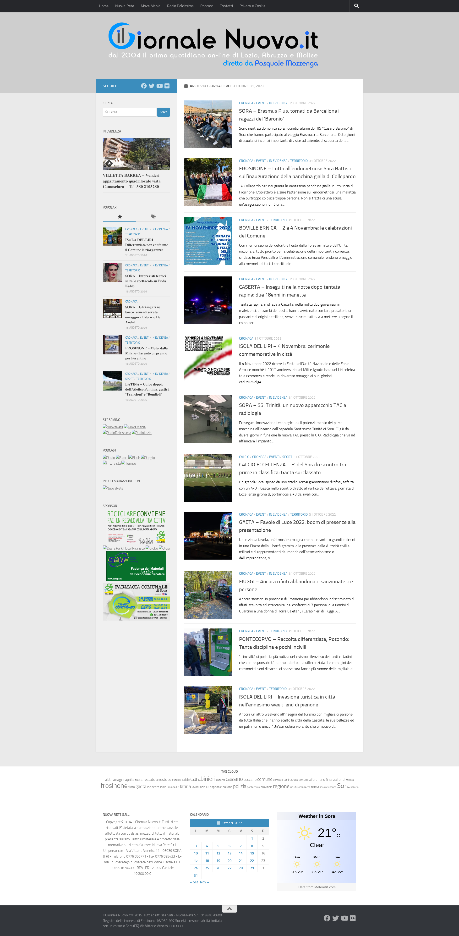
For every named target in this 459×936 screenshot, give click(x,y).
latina (185, 786)
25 (207, 868)
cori (286, 779)
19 (218, 861)
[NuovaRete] (113, 427)
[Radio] (109, 458)
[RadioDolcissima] (117, 433)
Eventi (261, 103)
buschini (176, 780)
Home (104, 6)
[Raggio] (148, 458)
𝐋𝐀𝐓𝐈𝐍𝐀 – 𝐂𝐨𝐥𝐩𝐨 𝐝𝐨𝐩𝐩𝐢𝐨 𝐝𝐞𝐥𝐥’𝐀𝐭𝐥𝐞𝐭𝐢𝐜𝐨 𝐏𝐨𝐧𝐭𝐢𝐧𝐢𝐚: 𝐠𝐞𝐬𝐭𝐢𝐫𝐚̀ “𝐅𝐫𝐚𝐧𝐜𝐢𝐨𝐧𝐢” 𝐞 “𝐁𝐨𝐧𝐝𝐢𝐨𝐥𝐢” (147, 389)
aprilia (129, 779)
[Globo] (152, 548)
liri (207, 787)
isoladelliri (173, 787)
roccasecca (303, 787)
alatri (108, 779)
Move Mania (150, 6)
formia (350, 780)
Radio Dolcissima (180, 6)
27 (229, 868)
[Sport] (122, 458)
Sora (343, 786)
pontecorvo (253, 787)
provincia (266, 787)
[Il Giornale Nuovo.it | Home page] (214, 45)
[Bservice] (136, 619)
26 (218, 868)
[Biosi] (164, 548)
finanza (331, 779)
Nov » (204, 882)
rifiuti (293, 787)
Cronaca (246, 103)
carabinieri (202, 778)
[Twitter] (151, 86)
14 (241, 853)
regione (281, 786)
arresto (161, 779)
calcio (186, 780)
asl (169, 780)
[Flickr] (167, 86)
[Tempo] (128, 463)
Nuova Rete (124, 6)
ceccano (250, 779)
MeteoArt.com (325, 887)
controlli (278, 780)
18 (207, 861)
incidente (153, 787)
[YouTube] (159, 86)
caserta (220, 780)
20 (229, 861)
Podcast (206, 6)
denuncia (305, 780)
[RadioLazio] (142, 433)
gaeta (141, 786)
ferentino (318, 779)
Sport (287, 457)
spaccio (354, 787)
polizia (239, 786)
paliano (227, 787)
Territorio (299, 161)
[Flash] (134, 458)
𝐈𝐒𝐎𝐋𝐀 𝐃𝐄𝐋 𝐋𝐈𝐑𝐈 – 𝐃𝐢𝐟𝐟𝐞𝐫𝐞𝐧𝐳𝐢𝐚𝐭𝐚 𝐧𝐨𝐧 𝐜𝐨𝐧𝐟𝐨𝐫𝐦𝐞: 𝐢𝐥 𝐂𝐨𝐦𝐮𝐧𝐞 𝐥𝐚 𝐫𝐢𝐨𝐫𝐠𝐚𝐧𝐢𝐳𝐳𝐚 (147, 245)
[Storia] (112, 463)
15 (252, 853)
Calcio (244, 457)
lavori (195, 787)
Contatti (226, 6)
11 (207, 853)
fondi (341, 779)
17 (196, 861)
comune (265, 779)
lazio (202, 787)
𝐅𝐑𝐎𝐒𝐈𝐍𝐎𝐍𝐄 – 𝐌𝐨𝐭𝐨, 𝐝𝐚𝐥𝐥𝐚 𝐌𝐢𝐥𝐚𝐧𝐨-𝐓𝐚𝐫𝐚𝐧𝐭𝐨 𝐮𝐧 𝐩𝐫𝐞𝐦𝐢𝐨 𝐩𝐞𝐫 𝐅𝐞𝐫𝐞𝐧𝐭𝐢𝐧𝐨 (146, 353)
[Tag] (153, 217)
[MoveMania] (135, 427)
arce (137, 780)
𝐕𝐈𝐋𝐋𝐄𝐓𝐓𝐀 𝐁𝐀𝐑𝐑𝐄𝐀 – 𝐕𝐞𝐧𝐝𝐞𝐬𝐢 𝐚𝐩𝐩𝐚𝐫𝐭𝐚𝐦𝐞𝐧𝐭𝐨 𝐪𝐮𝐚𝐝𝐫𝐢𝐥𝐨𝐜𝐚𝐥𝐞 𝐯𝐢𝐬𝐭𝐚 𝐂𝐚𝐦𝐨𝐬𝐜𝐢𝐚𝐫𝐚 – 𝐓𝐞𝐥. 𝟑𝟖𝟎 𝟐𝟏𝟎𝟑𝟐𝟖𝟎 (132, 181)
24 (196, 868)
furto (131, 787)
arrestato (148, 779)
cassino (234, 779)
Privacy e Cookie (252, 6)
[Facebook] (144, 86)
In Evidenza (278, 103)
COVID (294, 780)
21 (241, 861)
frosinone (114, 786)
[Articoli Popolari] (119, 217)
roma (315, 787)
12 (218, 853)
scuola (323, 787)
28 (241, 868)
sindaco (331, 787)
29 (252, 868)
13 (229, 853)
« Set (194, 882)
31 (196, 875)
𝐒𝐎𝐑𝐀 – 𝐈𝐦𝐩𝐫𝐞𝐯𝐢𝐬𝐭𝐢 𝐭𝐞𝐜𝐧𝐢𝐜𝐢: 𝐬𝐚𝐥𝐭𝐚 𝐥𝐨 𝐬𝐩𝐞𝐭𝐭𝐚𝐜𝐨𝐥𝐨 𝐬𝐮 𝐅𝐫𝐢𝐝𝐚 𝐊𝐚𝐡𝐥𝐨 (146, 281)
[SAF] (136, 580)
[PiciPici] (136, 542)
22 (252, 861)
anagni (118, 779)
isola (163, 787)
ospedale (216, 787)
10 (196, 853)
